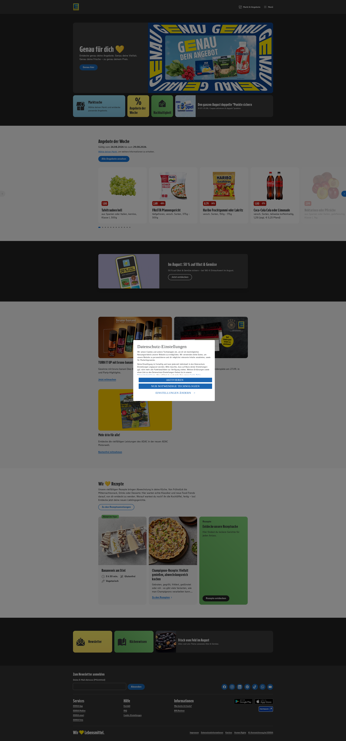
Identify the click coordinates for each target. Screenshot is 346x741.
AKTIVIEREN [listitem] (174, 379)
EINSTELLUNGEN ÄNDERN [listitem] (173, 392)
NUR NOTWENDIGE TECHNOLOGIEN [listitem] (175, 386)
